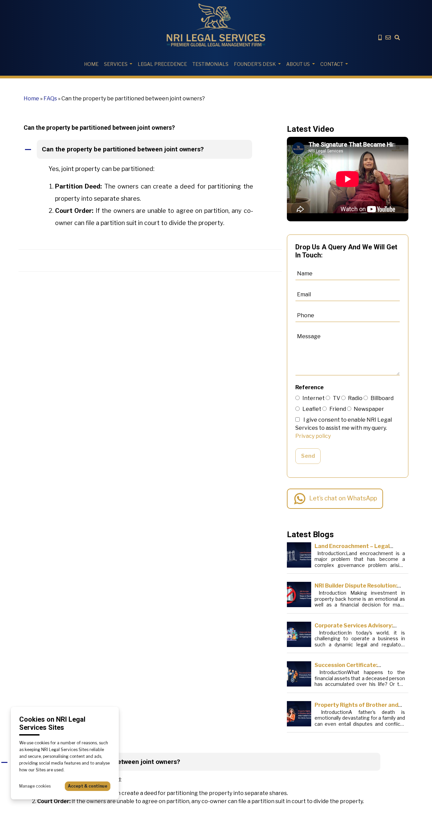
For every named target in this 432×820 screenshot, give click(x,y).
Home (91, 64)
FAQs (50, 98)
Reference (309, 387)
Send (308, 456)
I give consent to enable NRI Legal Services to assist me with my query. (343, 428)
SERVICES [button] (116, 64)
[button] (150, 149)
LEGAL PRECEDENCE (162, 64)
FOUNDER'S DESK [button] (255, 64)
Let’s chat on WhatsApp (343, 498)
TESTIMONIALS (210, 64)
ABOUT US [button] (298, 64)
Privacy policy (313, 436)
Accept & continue (87, 786)
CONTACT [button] (331, 64)
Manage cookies (35, 786)
